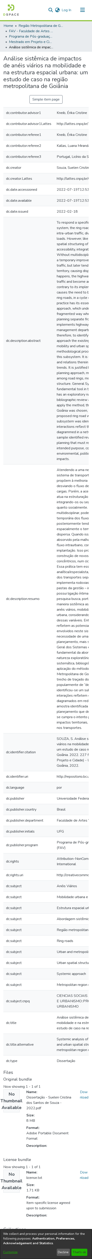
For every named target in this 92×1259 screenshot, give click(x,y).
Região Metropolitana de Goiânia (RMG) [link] (41, 25)
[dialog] (46, 1244)
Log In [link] (67, 10)
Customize (10, 1252)
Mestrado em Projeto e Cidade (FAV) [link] (31, 41)
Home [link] (8, 25)
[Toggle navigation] (82, 10)
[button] (11, 10)
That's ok (79, 1252)
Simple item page (46, 99)
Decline (63, 1252)
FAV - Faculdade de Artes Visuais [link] (31, 31)
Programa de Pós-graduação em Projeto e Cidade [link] (31, 36)
